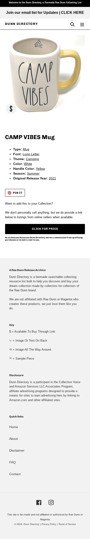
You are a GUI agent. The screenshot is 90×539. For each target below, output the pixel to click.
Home (13, 427)
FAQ (12, 462)
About (13, 439)
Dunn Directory (21, 24)
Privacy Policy (49, 524)
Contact (15, 474)
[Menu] (82, 24)
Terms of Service (67, 524)
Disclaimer (16, 450)
